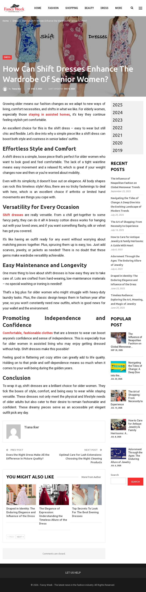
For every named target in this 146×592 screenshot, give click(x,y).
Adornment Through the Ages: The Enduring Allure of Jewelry (126, 260)
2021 (117, 135)
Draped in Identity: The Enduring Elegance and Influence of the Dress (124, 280)
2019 (117, 150)
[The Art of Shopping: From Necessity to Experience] (118, 395)
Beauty (89, 8)
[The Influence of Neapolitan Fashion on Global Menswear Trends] (118, 338)
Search (115, 475)
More (118, 8)
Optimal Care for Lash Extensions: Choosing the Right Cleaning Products (80, 458)
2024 (117, 112)
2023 (117, 120)
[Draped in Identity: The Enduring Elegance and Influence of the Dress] (21, 494)
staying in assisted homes (49, 114)
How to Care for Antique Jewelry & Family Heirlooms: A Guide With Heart (127, 241)
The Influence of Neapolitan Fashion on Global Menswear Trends (125, 183)
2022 (117, 127)
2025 (117, 104)
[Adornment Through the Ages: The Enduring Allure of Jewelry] (118, 453)
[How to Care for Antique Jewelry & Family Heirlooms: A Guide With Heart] (118, 424)
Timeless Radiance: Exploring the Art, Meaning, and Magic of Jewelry (127, 299)
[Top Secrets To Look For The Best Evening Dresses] (87, 494)
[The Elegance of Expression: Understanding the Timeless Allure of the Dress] (54, 494)
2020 (117, 142)
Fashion (53, 8)
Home (37, 8)
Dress (104, 8)
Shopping (71, 8)
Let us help (73, 572)
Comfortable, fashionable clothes (28, 333)
